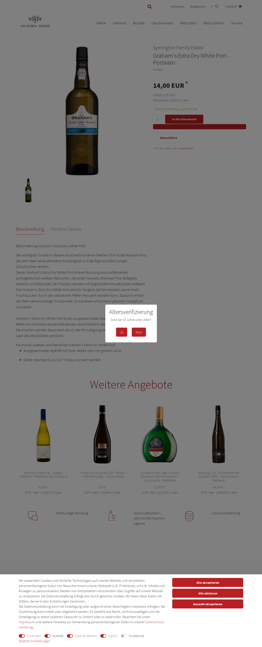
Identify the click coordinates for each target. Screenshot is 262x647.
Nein (139, 332)
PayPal (112, 636)
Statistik (57, 636)
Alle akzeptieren (207, 582)
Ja (121, 332)
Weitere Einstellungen (34, 641)
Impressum (27, 622)
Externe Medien (86, 636)
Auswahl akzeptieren (207, 604)
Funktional (136, 636)
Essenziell (34, 636)
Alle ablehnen (207, 593)
